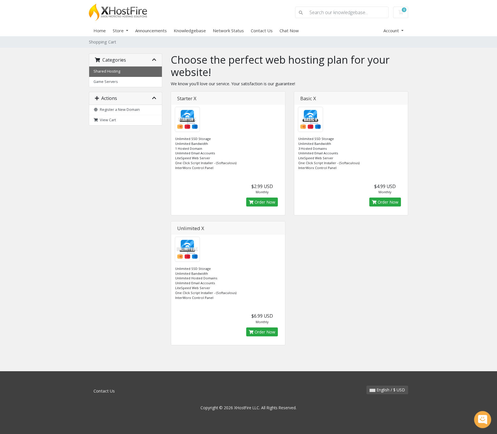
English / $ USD (390, 390)
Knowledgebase (190, 30)
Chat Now (289, 30)
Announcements (151, 30)
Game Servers (105, 81)
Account (391, 30)
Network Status (228, 30)
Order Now (264, 202)
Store (119, 30)
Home (99, 30)
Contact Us (262, 30)
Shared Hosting (106, 71)
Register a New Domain (119, 109)
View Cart (107, 119)
